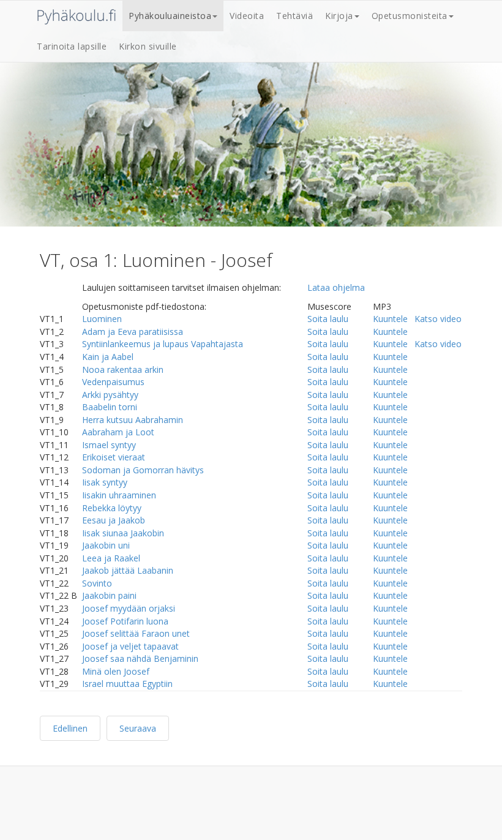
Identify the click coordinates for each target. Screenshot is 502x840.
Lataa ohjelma (336, 287)
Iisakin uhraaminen (119, 495)
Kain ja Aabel (107, 356)
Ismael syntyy (109, 445)
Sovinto (97, 583)
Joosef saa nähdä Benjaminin (140, 658)
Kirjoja (339, 15)
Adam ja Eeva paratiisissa (132, 331)
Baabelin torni (109, 407)
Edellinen (70, 728)
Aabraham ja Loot (118, 432)
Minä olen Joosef (115, 671)
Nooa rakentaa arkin (122, 369)
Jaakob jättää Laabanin (127, 570)
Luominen (102, 318)
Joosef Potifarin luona (125, 621)
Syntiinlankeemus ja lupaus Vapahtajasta (162, 344)
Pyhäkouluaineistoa (170, 15)
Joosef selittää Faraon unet (136, 633)
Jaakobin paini (109, 595)
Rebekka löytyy (111, 508)
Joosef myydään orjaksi (128, 608)
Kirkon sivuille (148, 46)
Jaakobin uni (106, 545)
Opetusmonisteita (410, 15)
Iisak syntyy (104, 482)
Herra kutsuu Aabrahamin (132, 420)
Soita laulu (327, 318)
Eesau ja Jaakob (113, 520)
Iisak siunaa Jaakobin (123, 533)
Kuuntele (390, 318)
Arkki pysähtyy (110, 394)
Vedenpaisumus (113, 382)
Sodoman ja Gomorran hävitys (143, 470)
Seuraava (137, 728)
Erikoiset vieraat (113, 457)
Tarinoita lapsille (72, 46)
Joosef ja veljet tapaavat (130, 646)
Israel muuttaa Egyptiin (127, 683)
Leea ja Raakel (111, 558)
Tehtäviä (294, 15)
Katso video (438, 318)
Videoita (247, 15)
